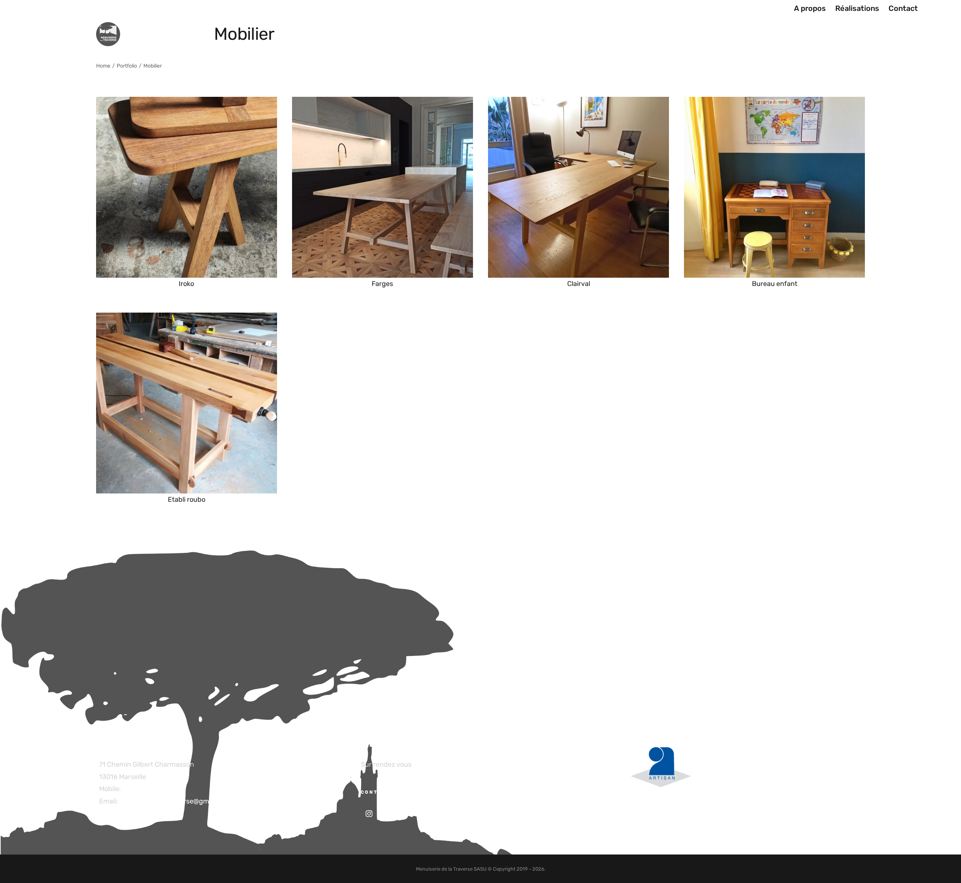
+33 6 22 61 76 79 (149, 789)
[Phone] (410, 813)
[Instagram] (369, 813)
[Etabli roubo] (186, 318)
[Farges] (382, 103)
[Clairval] (578, 103)
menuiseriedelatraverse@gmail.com (175, 801)
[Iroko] (186, 103)
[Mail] (389, 813)
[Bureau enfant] (774, 103)
